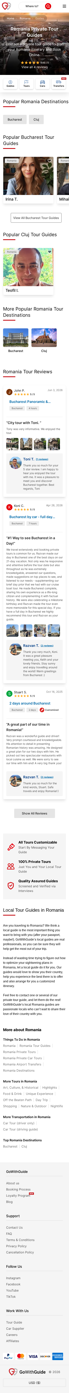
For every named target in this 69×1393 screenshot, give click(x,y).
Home (10, 18)
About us (12, 1183)
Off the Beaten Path (17, 1100)
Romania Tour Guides (35, 1046)
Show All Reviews (34, 813)
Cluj (24, 1146)
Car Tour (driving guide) (20, 1129)
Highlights (49, 1087)
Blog (9, 1202)
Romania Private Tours (19, 1052)
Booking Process (18, 1189)
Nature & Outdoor (34, 1106)
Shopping (10, 1106)
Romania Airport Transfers (22, 1064)
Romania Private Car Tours (22, 1058)
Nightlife (57, 1106)
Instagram (13, 1278)
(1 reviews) (42, 459)
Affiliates (12, 1341)
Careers (11, 1335)
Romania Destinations (18, 1070)
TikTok (11, 1297)
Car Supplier (15, 1328)
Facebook (13, 1284)
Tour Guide (14, 1322)
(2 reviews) (47, 645)
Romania (25, 18)
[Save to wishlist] (49, 161)
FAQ (9, 1234)
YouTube (12, 1290)
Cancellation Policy (20, 1252)
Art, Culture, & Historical (20, 1087)
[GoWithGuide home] (6, 6)
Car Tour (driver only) (18, 1123)
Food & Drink (12, 1094)
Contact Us (14, 1227)
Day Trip (42, 1100)
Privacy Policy (16, 1246)
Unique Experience (39, 1094)
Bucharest (10, 1146)
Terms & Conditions (20, 1240)
